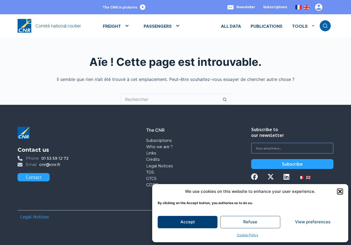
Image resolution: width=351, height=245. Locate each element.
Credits (153, 159)
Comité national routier (58, 26)
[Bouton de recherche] (224, 99)
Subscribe (292, 164)
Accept (187, 221)
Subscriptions (275, 7)
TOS (150, 172)
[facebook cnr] (254, 177)
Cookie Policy (247, 235)
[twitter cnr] (270, 177)
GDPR (152, 184)
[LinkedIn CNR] (286, 177)
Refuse (250, 221)
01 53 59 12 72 (55, 158)
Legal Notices (160, 166)
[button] (340, 191)
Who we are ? (159, 146)
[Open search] (325, 25)
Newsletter (245, 7)
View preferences (312, 221)
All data (231, 26)
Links (151, 153)
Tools (300, 26)
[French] (298, 7)
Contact (33, 177)
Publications (266, 26)
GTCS (151, 178)
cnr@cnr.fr (49, 164)
